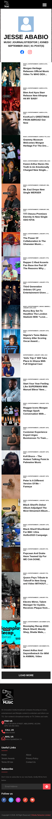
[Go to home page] (7, 703)
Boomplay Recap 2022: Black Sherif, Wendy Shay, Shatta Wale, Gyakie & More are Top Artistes (36, 632)
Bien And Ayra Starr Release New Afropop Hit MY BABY (35, 95)
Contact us (31, 762)
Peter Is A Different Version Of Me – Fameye (33, 483)
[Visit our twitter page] (11, 800)
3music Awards (8, 758)
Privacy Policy (32, 758)
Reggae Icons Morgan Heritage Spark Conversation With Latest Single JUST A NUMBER (35, 413)
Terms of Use (7, 762)
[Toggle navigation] (44, 4)
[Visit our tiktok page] (25, 800)
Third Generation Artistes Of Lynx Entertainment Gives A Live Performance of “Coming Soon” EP (35, 292)
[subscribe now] (47, 787)
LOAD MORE (26, 675)
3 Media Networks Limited (40, 815)
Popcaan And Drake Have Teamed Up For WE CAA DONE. (34, 556)
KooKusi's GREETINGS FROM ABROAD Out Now (36, 120)
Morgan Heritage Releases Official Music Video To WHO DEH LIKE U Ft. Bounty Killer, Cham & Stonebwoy (36, 74)
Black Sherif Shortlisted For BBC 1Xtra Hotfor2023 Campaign (36, 532)
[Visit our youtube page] (32, 800)
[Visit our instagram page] (18, 800)
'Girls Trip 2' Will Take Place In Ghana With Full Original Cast (35, 361)
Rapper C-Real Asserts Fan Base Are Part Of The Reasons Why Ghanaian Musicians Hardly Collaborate (35, 268)
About (28, 755)
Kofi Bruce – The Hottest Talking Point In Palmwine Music (36, 459)
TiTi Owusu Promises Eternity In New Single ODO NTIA (35, 217)
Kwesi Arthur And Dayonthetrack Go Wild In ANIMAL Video (36, 653)
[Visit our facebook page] (3, 800)
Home (4, 755)
